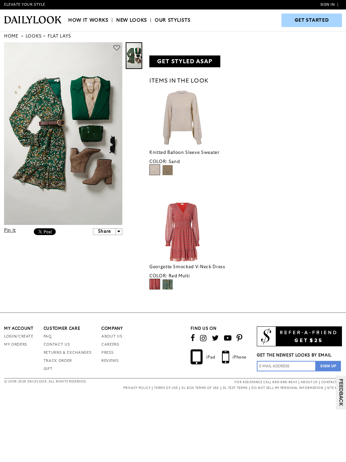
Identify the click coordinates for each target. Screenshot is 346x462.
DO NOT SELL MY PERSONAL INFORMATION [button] (287, 388)
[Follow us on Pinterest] (240, 338)
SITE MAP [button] (334, 388)
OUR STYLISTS (173, 20)
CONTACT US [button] (331, 382)
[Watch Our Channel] (228, 338)
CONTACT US (57, 344)
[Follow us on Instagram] (203, 338)
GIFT (48, 369)
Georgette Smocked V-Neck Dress (187, 267)
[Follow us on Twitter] (215, 338)
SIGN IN (327, 4)
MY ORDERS (15, 344)
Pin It (10, 230)
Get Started (312, 20)
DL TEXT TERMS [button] (235, 388)
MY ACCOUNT (18, 328)
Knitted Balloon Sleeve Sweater (184, 153)
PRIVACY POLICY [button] (136, 388)
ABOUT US (111, 336)
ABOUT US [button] (309, 382)
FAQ (48, 336)
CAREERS (110, 344)
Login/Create (18, 336)
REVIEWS (110, 361)
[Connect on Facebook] (193, 338)
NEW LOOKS (131, 20)
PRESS (107, 352)
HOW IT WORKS (88, 20)
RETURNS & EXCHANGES (67, 352)
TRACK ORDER (58, 361)
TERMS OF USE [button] (166, 388)
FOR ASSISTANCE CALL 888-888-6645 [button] (265, 382)
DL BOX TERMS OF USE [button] (200, 388)
